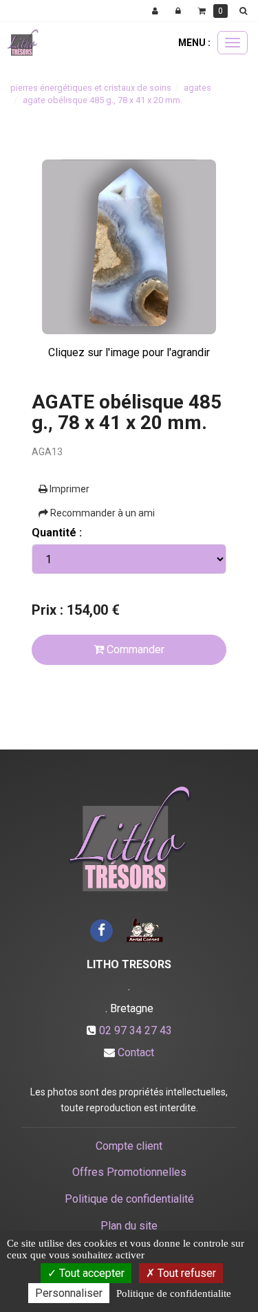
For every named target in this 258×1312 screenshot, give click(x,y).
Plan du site (129, 1225)
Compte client (129, 1145)
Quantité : (57, 532)
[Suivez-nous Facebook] (102, 929)
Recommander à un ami (101, 512)
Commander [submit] (134, 649)
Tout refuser (185, 1273)
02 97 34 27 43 (135, 1030)
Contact (136, 1052)
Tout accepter (90, 1273)
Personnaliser (69, 1293)
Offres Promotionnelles (129, 1172)
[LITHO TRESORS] (23, 43)
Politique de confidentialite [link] (173, 1293)
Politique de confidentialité (129, 1198)
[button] (245, 11)
